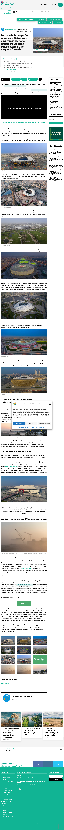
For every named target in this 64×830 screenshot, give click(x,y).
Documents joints (10, 71)
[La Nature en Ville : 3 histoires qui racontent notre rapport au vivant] (32, 719)
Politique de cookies (23, 427)
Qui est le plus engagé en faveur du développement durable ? (31, 782)
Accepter (19, 423)
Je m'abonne (56, 123)
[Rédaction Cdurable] (3, 29)
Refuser (31, 423)
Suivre (61, 749)
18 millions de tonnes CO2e (39, 90)
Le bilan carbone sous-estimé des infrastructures (18, 61)
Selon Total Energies (11, 466)
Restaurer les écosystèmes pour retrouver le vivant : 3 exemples (56, 106)
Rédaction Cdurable (10, 29)
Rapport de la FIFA (9, 459)
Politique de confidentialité (38, 427)
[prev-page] (18, 789)
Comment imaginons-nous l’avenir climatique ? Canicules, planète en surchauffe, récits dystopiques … (56, 84)
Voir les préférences (44, 423)
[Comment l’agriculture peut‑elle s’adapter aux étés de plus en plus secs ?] (53, 719)
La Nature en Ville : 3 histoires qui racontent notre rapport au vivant (31, 731)
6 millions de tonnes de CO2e (24, 584)
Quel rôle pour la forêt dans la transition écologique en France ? (31, 778)
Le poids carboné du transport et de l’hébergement (19, 63)
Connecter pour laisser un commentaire (12, 690)
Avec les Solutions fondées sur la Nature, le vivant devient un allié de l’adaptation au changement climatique (56, 99)
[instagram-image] (4, 757)
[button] (50, 403)
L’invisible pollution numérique (13, 65)
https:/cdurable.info (16, 699)
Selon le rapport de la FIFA (21, 459)
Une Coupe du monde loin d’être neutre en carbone (19, 67)
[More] (40, 79)
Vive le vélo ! (20, 775)
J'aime (37, 762)
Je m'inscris (55, 779)
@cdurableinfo (10, 748)
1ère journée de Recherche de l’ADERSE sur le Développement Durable (29, 785)
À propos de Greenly (11, 69)
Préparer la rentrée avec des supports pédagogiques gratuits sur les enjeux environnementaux (56, 92)
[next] (62, 12)
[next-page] (20, 789)
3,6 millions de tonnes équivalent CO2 (15, 86)
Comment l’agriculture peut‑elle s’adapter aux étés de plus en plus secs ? (51, 732)
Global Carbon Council (26, 568)
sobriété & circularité (40, 49)
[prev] (59, 12)
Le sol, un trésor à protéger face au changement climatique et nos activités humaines (56, 179)
